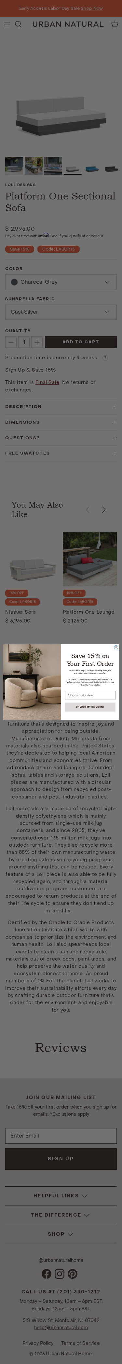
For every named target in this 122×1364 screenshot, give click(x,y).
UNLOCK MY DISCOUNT (90, 707)
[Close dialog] (116, 647)
